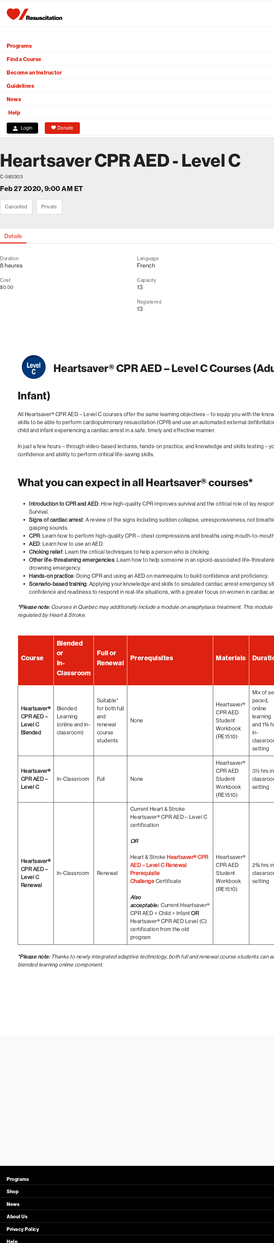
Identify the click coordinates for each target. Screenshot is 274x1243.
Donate (65, 128)
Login (26, 128)
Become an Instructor (34, 72)
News (14, 99)
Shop (12, 1192)
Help (14, 113)
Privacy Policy (23, 1229)
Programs (19, 46)
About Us (17, 1217)
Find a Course (24, 59)
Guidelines (20, 86)
